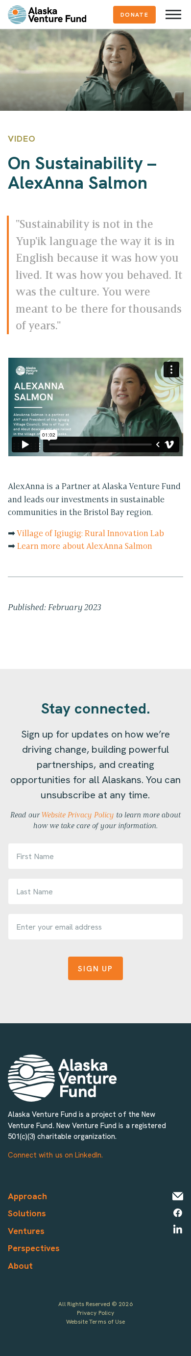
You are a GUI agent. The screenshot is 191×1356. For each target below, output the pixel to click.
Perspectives (34, 1248)
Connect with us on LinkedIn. (55, 1154)
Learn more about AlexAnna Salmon (84, 546)
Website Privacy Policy (77, 815)
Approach (27, 1196)
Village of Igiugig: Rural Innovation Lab (90, 533)
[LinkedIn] (177, 1229)
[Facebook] (177, 1212)
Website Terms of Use (95, 1321)
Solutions (27, 1213)
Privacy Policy (95, 1312)
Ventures (26, 1230)
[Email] (177, 1196)
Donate (134, 14)
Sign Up (95, 968)
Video (22, 138)
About (20, 1265)
